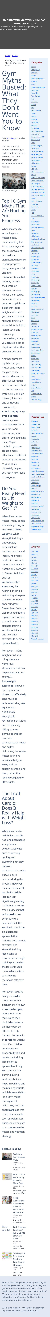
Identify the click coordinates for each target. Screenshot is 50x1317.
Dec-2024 (34, 624)
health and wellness (38, 239)
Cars (33, 84)
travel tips (34, 332)
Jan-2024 (34, 575)
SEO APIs (34, 169)
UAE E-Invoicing (36, 201)
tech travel (35, 321)
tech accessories (37, 131)
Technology (35, 93)
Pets (32, 99)
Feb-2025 (34, 627)
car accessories (36, 154)
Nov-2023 (34, 578)
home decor (35, 122)
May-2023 (34, 618)
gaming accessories (38, 297)
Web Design (35, 96)
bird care (34, 489)
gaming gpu (35, 515)
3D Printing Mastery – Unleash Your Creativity (25, 21)
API (32, 391)
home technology (37, 350)
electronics (35, 338)
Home (7, 55)
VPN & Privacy (36, 400)
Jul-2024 (34, 560)
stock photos (35, 424)
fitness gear (35, 312)
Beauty (33, 116)
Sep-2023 (34, 601)
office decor (35, 236)
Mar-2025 (34, 633)
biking (33, 230)
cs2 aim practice (36, 451)
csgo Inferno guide (37, 471)
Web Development (37, 78)
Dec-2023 (34, 607)
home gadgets (36, 160)
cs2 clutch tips (36, 486)
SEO (32, 108)
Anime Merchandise (38, 195)
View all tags (36, 529)
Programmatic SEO (37, 137)
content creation (36, 329)
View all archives (37, 639)
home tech (35, 362)
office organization (37, 172)
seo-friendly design (37, 477)
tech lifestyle (35, 353)
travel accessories (37, 186)
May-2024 (34, 616)
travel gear (35, 271)
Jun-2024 (34, 595)
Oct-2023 (34, 598)
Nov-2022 (34, 621)
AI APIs (33, 210)
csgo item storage (37, 527)
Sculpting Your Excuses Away (19, 1157)
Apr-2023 (34, 613)
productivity (35, 245)
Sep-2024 (34, 604)
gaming (34, 289)
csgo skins (34, 456)
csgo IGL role (35, 518)
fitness (33, 175)
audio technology (37, 157)
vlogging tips (35, 280)
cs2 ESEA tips (35, 494)
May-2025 (34, 636)
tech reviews (35, 140)
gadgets (34, 125)
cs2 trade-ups (36, 497)
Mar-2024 (34, 563)
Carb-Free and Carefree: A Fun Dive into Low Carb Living (19, 1233)
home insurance (36, 524)
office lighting (36, 335)
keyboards (34, 341)
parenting (34, 315)
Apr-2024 (34, 551)
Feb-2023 (34, 569)
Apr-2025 (34, 630)
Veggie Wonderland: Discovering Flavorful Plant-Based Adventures (19, 1205)
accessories (35, 134)
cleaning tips (35, 292)
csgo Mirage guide (37, 521)
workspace (35, 277)
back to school (36, 286)
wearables (34, 268)
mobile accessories (37, 192)
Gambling (34, 204)
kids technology (36, 242)
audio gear (35, 149)
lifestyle (34, 303)
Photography (35, 70)
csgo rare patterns (37, 474)
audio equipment (37, 151)
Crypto (33, 198)
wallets (33, 356)
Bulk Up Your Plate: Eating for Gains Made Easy (19, 1179)
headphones (35, 347)
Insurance (34, 102)
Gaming (34, 81)
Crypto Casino (36, 379)
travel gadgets (36, 262)
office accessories (37, 181)
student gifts (35, 257)
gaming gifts (35, 221)
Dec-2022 (34, 572)
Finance (34, 119)
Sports (33, 67)
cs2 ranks (34, 442)
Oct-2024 (34, 586)
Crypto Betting (36, 388)
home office (35, 207)
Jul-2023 (34, 557)
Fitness (33, 76)
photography (35, 294)
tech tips (34, 306)
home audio (35, 224)
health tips (34, 233)
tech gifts (34, 265)
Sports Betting (36, 365)
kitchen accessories (38, 178)
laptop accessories (37, 227)
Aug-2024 (34, 589)
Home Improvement (38, 87)
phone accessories (37, 189)
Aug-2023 (34, 592)
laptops (33, 166)
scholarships (35, 465)
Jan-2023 (34, 583)
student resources (37, 248)
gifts (32, 213)
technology (35, 128)
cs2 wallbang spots (37, 491)
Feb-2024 (34, 581)
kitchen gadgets (36, 146)
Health (15, 55)
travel (33, 274)
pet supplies (35, 300)
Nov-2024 (34, 566)
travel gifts (35, 283)
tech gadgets (35, 184)
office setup (35, 163)
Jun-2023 (34, 610)
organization (35, 344)
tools (33, 318)
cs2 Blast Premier (37, 506)
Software (34, 73)
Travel (33, 113)
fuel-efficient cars (37, 454)
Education (34, 90)
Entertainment (36, 111)
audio (33, 143)
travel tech (35, 359)
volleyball (34, 421)
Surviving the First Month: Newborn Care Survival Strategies (19, 1259)
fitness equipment (37, 433)
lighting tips (35, 259)
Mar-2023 (34, 554)
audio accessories (37, 309)
